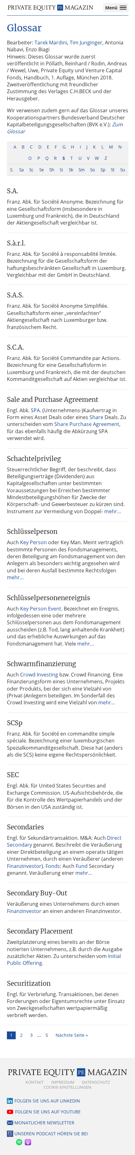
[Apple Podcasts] (27, 1141)
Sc (31, 170)
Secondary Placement (40, 931)
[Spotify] (18, 1141)
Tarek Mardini (51, 42)
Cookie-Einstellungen (67, 1087)
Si (61, 170)
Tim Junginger (86, 42)
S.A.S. (15, 295)
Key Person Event (40, 608)
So (92, 170)
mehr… (112, 511)
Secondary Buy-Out (37, 893)
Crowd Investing (39, 674)
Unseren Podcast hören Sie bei (51, 1134)
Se (41, 170)
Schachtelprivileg (34, 459)
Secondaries (25, 827)
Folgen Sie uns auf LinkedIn (47, 1101)
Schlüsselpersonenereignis (48, 598)
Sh (51, 170)
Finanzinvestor (24, 866)
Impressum (62, 1082)
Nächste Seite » (72, 1035)
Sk (71, 170)
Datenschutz (96, 1082)
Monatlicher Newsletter (44, 1123)
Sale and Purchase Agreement (52, 399)
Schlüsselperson (32, 531)
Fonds (53, 866)
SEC (13, 775)
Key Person (33, 542)
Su (122, 170)
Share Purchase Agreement (86, 424)
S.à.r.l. (16, 243)
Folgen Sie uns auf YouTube (48, 1112)
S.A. (12, 191)
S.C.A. (15, 347)
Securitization (29, 983)
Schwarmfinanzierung (41, 664)
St (112, 170)
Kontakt (34, 1082)
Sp (102, 170)
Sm (81, 170)
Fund (82, 866)
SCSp (15, 723)
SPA (35, 410)
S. (11, 170)
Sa (21, 170)
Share (96, 417)
